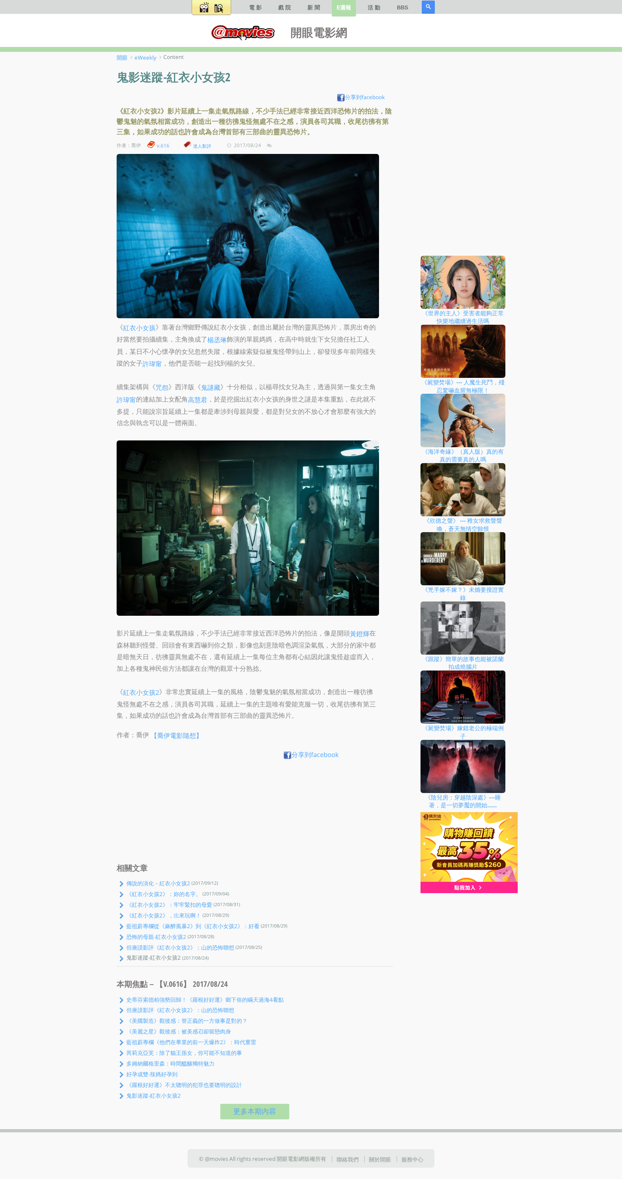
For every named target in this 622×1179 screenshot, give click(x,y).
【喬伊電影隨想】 (176, 735)
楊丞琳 (217, 339)
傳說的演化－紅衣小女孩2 (158, 883)
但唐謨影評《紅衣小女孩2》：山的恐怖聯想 (180, 947)
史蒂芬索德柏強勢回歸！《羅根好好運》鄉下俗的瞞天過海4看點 (205, 999)
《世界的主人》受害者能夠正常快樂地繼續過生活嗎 (463, 317)
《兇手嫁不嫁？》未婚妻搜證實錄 (463, 593)
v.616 (163, 145)
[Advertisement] (255, 812)
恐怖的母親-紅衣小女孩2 (156, 936)
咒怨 (162, 387)
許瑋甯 (152, 363)
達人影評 (202, 146)
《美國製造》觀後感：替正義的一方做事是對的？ (187, 1020)
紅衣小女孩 (139, 327)
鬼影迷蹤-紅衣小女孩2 (153, 1095)
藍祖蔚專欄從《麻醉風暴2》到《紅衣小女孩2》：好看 (192, 926)
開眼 (122, 57)
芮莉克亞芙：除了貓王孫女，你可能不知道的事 (184, 1052)
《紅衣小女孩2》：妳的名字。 (163, 894)
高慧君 (197, 399)
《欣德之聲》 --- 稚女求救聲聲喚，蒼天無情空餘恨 (463, 524)
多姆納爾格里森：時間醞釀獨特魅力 (170, 1063)
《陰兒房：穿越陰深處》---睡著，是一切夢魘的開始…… (463, 801)
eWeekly (145, 57)
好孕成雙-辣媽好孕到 (152, 1074)
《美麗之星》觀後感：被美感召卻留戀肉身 (178, 1031)
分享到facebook (365, 97)
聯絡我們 (348, 1159)
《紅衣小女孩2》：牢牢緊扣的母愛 (169, 904)
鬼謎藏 (210, 387)
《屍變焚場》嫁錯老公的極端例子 (463, 732)
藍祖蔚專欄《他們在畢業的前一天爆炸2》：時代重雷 (191, 1042)
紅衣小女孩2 (141, 692)
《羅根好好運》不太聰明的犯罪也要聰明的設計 (184, 1085)
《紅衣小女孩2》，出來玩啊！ (163, 915)
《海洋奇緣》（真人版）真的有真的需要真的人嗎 (463, 455)
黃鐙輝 (359, 633)
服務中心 (412, 1159)
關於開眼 (380, 1159)
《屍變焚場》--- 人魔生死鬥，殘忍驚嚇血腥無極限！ (462, 386)
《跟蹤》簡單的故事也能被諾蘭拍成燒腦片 (463, 663)
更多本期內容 (254, 1111)
